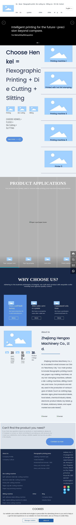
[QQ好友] (64, 489)
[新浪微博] (64, 487)
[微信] (68, 487)
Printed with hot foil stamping (59, 87)
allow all (46, 520)
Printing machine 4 (58, 140)
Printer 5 (58, 166)
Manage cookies (30, 520)
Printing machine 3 (58, 113)
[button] (37, 42)
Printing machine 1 (58, 61)
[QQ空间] (68, 489)
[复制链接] (64, 492)
